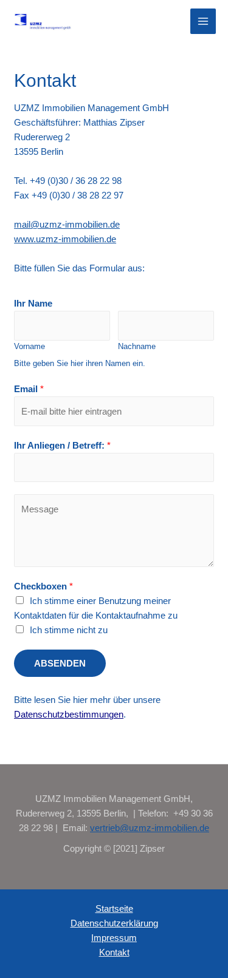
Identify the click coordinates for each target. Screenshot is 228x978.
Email (29, 389)
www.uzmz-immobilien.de (65, 239)
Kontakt (114, 952)
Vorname (29, 346)
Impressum (114, 937)
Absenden (60, 663)
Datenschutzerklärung (114, 923)
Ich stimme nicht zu (69, 630)
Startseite (114, 908)
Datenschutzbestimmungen (68, 714)
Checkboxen (43, 586)
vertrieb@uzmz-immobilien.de (149, 828)
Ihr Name (33, 303)
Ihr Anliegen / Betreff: (62, 445)
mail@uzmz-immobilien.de (67, 224)
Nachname (137, 346)
